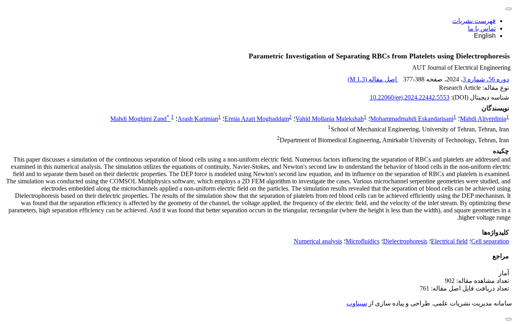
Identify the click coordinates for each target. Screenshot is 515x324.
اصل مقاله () (373, 79)
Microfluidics (362, 241)
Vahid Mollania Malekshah (329, 118)
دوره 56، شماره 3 (486, 79)
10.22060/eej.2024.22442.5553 (409, 97)
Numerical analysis (318, 241)
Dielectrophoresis (405, 241)
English (485, 35)
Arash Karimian (197, 118)
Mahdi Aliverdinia (483, 118)
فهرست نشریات (474, 20)
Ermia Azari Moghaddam (257, 118)
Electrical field (449, 241)
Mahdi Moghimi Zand (139, 118)
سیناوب (356, 303)
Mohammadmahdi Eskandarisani (411, 118)
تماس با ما (482, 28)
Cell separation (490, 241)
